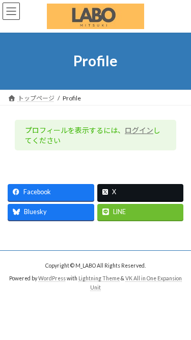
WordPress (52, 278)
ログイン (139, 130)
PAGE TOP (176, 319)
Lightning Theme (99, 278)
